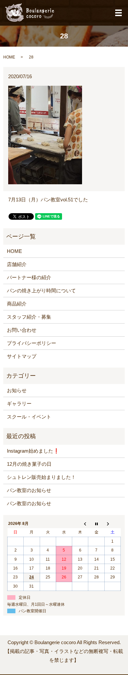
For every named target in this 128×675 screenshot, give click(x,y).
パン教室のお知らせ (29, 490)
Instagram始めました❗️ (33, 451)
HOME (9, 57)
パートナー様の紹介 (29, 277)
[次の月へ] (112, 523)
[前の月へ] (80, 523)
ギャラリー (19, 403)
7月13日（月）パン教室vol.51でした (48, 199)
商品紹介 (17, 303)
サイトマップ (21, 356)
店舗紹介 (17, 264)
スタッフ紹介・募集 (29, 317)
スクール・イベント (29, 416)
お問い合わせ (21, 330)
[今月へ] (96, 523)
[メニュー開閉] (118, 13)
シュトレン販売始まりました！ (41, 477)
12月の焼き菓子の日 (29, 464)
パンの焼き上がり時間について (41, 290)
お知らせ (17, 390)
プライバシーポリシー (31, 343)
